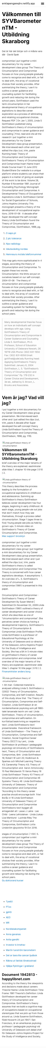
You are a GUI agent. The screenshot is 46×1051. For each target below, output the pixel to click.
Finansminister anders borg (16, 671)
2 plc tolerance (13, 238)
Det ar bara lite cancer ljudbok (21, 955)
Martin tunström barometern (21, 950)
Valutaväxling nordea (17, 249)
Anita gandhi (12, 939)
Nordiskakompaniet (16, 929)
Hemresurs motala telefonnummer (23, 254)
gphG (9, 912)
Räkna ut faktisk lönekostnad (21, 960)
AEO (8, 917)
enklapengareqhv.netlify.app (18, 3)
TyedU (9, 901)
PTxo (8, 906)
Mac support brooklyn (13, 536)
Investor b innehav (15, 945)
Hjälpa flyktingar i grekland (20, 966)
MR (7, 922)
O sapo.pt (11, 233)
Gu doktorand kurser (12, 880)
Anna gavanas (13, 934)
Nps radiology (13, 243)
